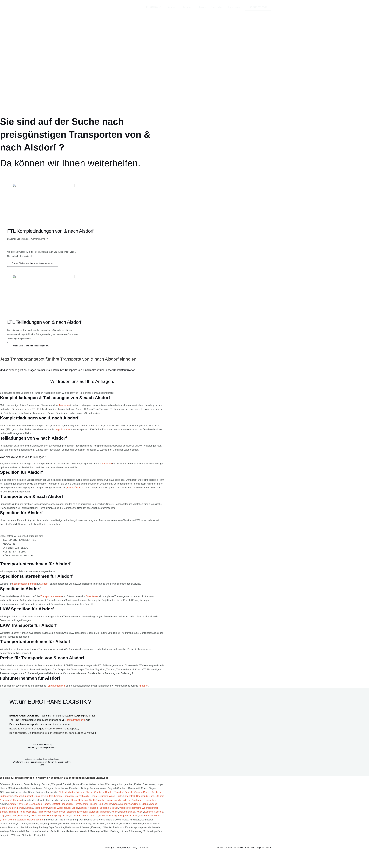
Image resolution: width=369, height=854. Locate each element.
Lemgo (20, 808)
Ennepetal (82, 812)
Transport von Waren (51, 596)
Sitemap (143, 847)
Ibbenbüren (67, 804)
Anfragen (143, 686)
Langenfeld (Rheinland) (135, 796)
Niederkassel (146, 815)
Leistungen (171, 7)
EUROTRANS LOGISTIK (24, 715)
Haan (135, 815)
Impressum (234, 7)
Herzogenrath (81, 804)
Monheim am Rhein (130, 804)
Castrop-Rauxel (142, 792)
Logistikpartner (62, 429)
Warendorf (105, 812)
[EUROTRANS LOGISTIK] (116, 7)
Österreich (80, 487)
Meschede (11, 815)
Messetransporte (52, 720)
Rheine (89, 792)
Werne (39, 819)
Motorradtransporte (67, 728)
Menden (17, 800)
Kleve (20, 804)
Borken (3, 812)
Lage (2, 815)
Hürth (119, 796)
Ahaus (65, 815)
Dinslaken (39, 796)
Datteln (83, 808)
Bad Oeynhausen (33, 804)
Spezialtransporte (75, 720)
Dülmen (12, 808)
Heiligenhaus (124, 815)
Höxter (140, 812)
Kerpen (58, 796)
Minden (71, 792)
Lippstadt (28, 796)
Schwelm (75, 815)
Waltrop (31, 819)
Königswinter (44, 812)
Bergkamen (137, 800)
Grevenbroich (82, 796)
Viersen (80, 792)
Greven (84, 815)
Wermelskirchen (150, 808)
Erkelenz (104, 808)
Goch (102, 815)
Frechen (93, 804)
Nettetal (29, 808)
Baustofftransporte (20, 728)
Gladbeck (99, 792)
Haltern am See (127, 812)
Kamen (46, 804)
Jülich (33, 815)
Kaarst (153, 804)
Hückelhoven (58, 812)
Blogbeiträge (123, 847)
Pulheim (126, 800)
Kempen (148, 812)
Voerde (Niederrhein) (130, 808)
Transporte (64, 405)
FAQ (135, 847)
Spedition (107, 463)
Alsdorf (43, 584)
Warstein (21, 819)
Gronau (145, 804)
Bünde (3, 808)
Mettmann (83, 800)
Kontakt (202, 7)
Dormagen (68, 796)
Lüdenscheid (6, 796)
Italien (70, 487)
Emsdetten (23, 815)
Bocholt (18, 796)
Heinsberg (93, 808)
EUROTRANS (153, 7)
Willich (108, 804)
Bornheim (13, 812)
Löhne (75, 808)
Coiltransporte (36, 732)
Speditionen (92, 596)
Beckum (114, 808)
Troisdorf (118, 792)
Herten (93, 796)
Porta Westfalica (28, 812)
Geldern (12, 819)
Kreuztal (94, 815)
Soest (116, 804)
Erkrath (12, 804)
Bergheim (103, 796)
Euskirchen (150, 800)
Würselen (94, 812)
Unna (151, 796)
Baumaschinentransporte (23, 724)
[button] (192, 7)
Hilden (73, 800)
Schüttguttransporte (43, 728)
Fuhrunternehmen (56, 686)
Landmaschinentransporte (55, 724)
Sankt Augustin (97, 800)
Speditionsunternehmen (24, 584)
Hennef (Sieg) (54, 815)
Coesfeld (158, 812)
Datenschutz (217, 7)
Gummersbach (113, 800)
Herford (49, 796)
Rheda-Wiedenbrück (59, 808)
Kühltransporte (17, 732)
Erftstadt (55, 804)
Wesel (112, 796)
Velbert (63, 792)
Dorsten (109, 792)
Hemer (114, 812)
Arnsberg (156, 792)
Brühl (101, 804)
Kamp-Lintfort (41, 808)
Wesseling (111, 815)
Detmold (129, 792)
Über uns (186, 7)
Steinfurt (41, 815)
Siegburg (71, 812)
